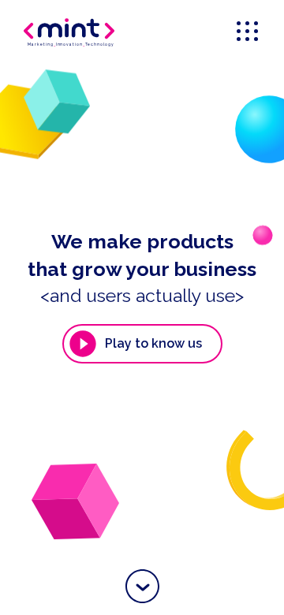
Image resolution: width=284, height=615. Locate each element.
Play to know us (153, 343)
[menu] (248, 32)
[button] (142, 586)
